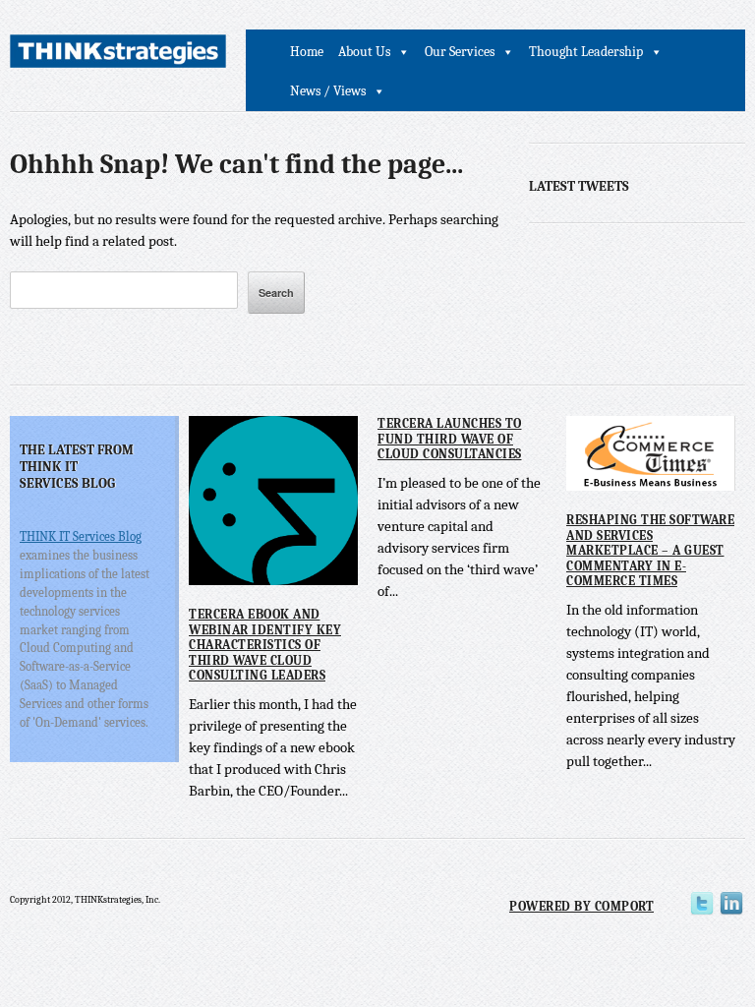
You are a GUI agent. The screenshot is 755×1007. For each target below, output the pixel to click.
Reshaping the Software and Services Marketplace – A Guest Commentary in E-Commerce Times (650, 550)
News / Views (328, 91)
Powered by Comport (581, 906)
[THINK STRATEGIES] (118, 54)
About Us (364, 51)
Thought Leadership (586, 51)
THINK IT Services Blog (81, 536)
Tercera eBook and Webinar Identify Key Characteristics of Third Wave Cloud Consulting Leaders (265, 644)
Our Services (459, 51)
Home (306, 51)
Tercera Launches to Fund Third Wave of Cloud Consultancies (450, 438)
